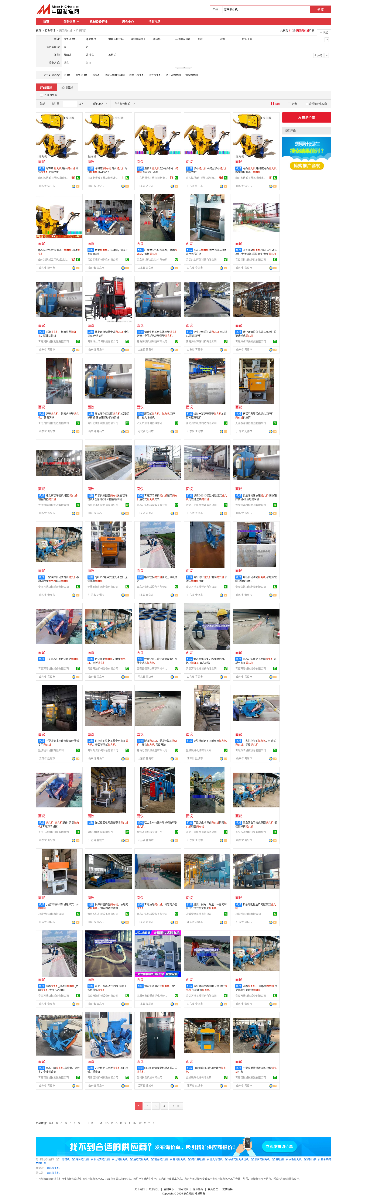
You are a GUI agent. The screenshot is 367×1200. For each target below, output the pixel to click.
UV (134, 1123)
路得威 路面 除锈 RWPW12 (107, 170)
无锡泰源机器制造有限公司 (250, 423)
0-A (51, 1123)
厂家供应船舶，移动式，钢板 (255, 742)
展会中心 (128, 22)
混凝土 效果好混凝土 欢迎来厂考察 (157, 170)
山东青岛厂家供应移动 (62, 659)
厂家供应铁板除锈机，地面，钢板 (157, 252)
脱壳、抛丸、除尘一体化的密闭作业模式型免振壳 (206, 906)
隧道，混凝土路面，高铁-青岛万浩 (157, 742)
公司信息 (67, 87)
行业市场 (154, 22)
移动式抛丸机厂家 (104, 1159)
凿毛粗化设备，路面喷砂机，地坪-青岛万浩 (206, 661)
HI (84, 1123)
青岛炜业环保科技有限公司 (201, 259)
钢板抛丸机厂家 (298, 1159)
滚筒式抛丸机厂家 (264, 1159)
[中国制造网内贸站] (58, 8)
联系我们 (154, 1189)
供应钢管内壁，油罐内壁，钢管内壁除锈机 (108, 906)
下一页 (176, 1106)
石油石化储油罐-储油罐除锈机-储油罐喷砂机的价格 (108, 415)
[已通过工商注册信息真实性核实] (78, 178)
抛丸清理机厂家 (200, 1159)
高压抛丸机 (53, 1168)
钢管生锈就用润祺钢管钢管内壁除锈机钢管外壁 (157, 334)
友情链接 (227, 1189)
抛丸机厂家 (313, 1159)
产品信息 (46, 87)
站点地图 (183, 1189)
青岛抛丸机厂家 (182, 1159)
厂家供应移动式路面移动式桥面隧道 (58, 579)
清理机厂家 (281, 1159)
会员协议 (213, 1189)
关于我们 (139, 1189)
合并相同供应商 (318, 104)
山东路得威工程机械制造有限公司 (54, 178)
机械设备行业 (99, 22)
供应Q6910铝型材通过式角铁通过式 (206, 497)
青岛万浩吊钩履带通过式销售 (157, 497)
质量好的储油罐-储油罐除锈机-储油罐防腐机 (256, 497)
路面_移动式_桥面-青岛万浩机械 (58, 988)
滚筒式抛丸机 (136, 75)
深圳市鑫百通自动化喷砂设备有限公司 (153, 996)
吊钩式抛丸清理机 (114, 75)
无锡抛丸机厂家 (124, 1159)
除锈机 (96, 75)
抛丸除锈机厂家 (219, 1159)
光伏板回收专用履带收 (111, 822)
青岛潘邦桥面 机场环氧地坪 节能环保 (206, 988)
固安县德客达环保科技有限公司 (153, 668)
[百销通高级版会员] (73, 178)
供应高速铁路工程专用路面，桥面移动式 (108, 742)
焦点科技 (189, 1193)
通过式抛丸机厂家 (143, 1159)
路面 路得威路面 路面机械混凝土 (256, 170)
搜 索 (320, 9)
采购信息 (69, 22)
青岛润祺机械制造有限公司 (103, 259)
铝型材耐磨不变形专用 (210, 741)
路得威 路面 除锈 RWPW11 (58, 170)
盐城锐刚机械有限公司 (51, 750)
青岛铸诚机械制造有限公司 (53, 1077)
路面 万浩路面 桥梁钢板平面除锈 (256, 988)
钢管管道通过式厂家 (159, 986)
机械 (41, 168)
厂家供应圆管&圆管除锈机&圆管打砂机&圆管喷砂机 (107, 497)
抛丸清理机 (82, 75)
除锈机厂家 (68, 1159)
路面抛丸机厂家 (84, 1159)
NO (107, 1123)
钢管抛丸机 (155, 75)
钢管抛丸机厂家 (163, 1159)
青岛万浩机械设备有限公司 (152, 505)
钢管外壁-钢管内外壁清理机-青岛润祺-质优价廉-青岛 (256, 252)
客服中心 (169, 1189)
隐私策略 (198, 1189)
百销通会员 (50, 95)
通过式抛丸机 (173, 75)
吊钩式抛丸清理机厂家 (241, 1159)
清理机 (67, 75)
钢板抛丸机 (191, 75)
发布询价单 (306, 117)
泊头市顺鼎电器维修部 (149, 423)
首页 (46, 22)
